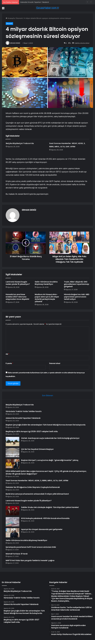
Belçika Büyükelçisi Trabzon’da (20, 143)
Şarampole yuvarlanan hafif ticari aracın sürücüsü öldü (31, 547)
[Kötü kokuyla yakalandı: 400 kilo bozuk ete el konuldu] (12, 521)
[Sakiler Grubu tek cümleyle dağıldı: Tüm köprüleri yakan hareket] (12, 510)
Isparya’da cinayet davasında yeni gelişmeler (41, 529)
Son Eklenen (47, 395)
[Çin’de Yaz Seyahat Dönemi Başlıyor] (12, 452)
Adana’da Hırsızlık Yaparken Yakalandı (34, 2)
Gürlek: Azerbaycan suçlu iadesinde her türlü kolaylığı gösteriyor (50, 438)
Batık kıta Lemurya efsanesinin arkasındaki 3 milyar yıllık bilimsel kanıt (37, 494)
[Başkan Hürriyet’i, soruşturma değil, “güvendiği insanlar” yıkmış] (12, 463)
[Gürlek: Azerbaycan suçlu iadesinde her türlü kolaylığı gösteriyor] (12, 441)
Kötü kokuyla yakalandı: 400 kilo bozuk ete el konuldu (45, 518)
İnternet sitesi (54, 363)
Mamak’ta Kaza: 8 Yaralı (17, 554)
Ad (7, 354)
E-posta (9, 363)
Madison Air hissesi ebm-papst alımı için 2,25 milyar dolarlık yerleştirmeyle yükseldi (47, 298)
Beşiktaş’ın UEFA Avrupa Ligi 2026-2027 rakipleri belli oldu (32, 431)
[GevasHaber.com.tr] (47, 8)
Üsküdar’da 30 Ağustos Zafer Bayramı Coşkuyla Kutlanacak (33, 487)
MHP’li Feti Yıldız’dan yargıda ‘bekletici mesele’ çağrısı (30, 560)
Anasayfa (11, 18)
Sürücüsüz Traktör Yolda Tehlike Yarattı (24, 411)
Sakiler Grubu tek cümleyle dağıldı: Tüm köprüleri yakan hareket (50, 507)
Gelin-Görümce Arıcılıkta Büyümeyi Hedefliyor (46, 283)
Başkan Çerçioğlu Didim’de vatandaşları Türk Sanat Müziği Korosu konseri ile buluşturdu (45, 425)
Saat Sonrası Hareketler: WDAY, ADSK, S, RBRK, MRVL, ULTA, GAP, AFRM (37, 480)
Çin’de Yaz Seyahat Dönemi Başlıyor (37, 449)
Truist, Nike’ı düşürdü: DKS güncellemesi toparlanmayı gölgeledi (76, 284)
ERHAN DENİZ (15, 43)
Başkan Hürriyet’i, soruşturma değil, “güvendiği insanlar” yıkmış (49, 460)
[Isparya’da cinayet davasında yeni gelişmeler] (12, 532)
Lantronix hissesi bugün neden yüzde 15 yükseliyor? (18, 283)
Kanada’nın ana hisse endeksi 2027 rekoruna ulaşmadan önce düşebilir (17, 296)
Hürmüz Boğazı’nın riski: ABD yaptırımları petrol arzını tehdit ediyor (76, 296)
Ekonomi (19, 18)
